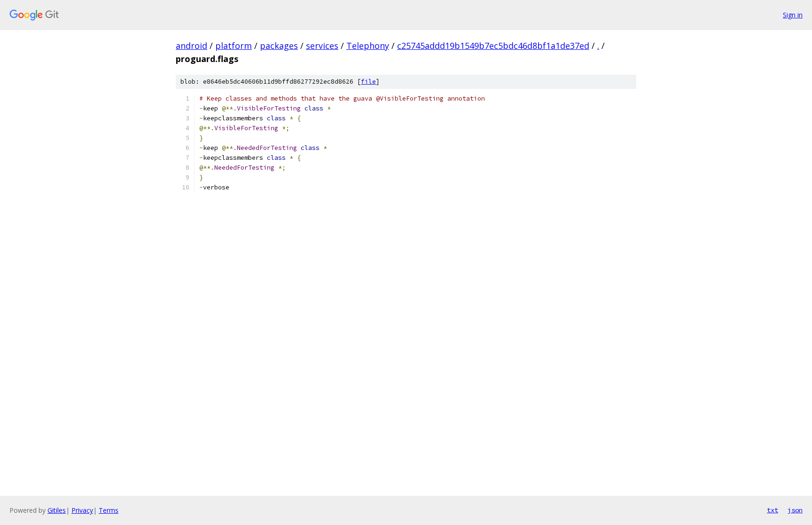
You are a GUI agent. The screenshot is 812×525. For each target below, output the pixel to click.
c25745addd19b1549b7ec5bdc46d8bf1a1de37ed (493, 45)
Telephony (367, 45)
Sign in (793, 14)
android (191, 45)
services (322, 45)
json (795, 510)
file (368, 82)
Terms (108, 510)
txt (772, 510)
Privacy (82, 510)
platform (233, 45)
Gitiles (56, 510)
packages (279, 45)
